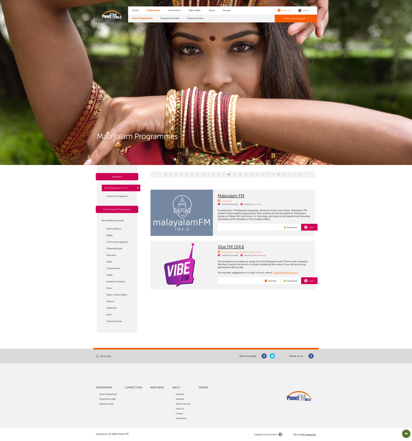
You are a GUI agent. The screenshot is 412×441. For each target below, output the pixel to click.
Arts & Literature (114, 229)
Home (135, 10)
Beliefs (110, 235)
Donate (226, 10)
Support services (114, 321)
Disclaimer (101, 434)
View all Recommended (113, 220)
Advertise (180, 399)
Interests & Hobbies (116, 281)
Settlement (112, 308)
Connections (174, 10)
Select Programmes (142, 18)
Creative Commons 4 (266, 434)
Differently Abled (114, 248)
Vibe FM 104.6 (231, 246)
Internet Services (183, 404)
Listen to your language (294, 18)
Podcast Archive (195, 18)
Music (109, 288)
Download (292, 227)
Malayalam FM (231, 195)
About (212, 10)
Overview (180, 394)
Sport (109, 314)
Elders (109, 262)
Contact (179, 413)
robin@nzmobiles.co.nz (285, 272)
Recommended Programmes (117, 209)
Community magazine (117, 196)
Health (110, 275)
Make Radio (195, 10)
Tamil (255, 255)
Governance (181, 418)
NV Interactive (308, 434)
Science (110, 301)
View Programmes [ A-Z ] (116, 188)
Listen (311, 227)
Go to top (105, 356)
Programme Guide (169, 18)
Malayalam (117, 176)
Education (111, 255)
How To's (180, 408)
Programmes (153, 10)
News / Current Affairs (117, 295)
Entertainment (113, 268)
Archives (272, 281)
